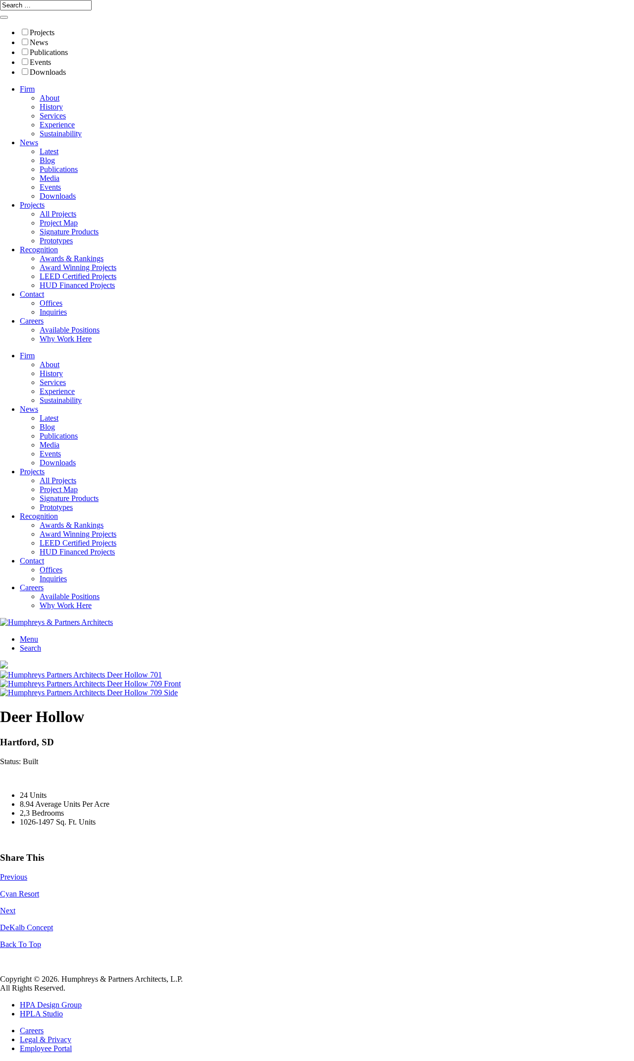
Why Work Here (66, 339)
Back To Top (20, 944)
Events (40, 62)
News (39, 42)
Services (53, 116)
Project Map (59, 223)
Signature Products (69, 231)
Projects (42, 32)
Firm (27, 89)
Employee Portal (46, 1048)
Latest (49, 151)
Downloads (48, 72)
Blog (47, 160)
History (51, 107)
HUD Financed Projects (77, 285)
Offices (51, 303)
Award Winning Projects (78, 267)
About (49, 98)
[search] (4, 17)
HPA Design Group (51, 1005)
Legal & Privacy (45, 1039)
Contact (32, 294)
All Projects (58, 214)
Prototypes (56, 240)
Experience (57, 124)
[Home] (56, 622)
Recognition (39, 249)
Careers (32, 321)
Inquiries (53, 312)
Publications (49, 52)
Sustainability (61, 133)
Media (49, 178)
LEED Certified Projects (78, 276)
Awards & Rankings (72, 258)
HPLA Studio (41, 1013)
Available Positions (70, 330)
